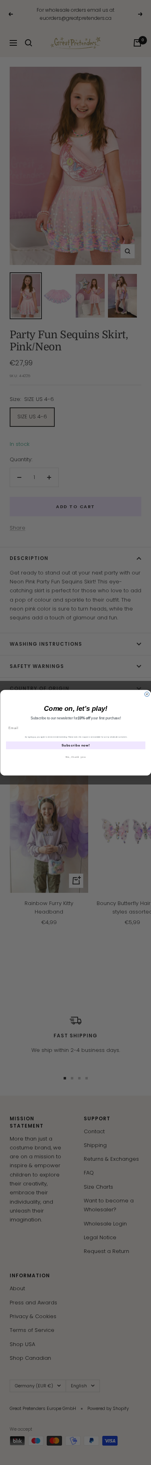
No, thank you (76, 756)
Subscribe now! (75, 745)
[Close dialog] (147, 694)
